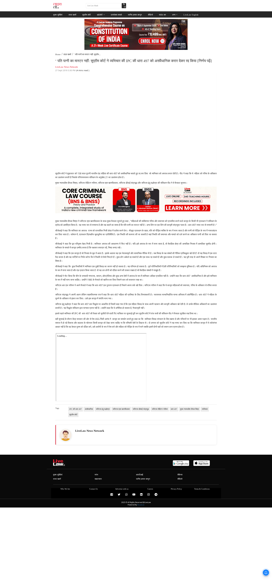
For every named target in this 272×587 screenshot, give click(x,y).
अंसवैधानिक (89, 409)
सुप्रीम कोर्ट (86, 15)
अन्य (174, 15)
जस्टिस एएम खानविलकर (121, 409)
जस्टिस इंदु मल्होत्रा (103, 409)
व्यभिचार (205, 409)
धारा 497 (174, 409)
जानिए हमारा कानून (135, 15)
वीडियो (150, 15)
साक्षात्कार (98, 479)
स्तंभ (96, 475)
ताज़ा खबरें (67, 54)
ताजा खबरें (72, 15)
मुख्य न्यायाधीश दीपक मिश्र (189, 409)
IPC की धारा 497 (75, 409)
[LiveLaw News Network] (65, 435)
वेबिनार (180, 475)
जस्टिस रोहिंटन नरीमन (160, 409)
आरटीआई (139, 475)
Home (58, 54)
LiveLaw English (190, 15)
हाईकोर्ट (100, 15)
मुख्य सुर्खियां (57, 15)
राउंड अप (162, 15)
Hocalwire (140, 505)
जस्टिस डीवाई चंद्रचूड (141, 409)
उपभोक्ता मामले (116, 15)
